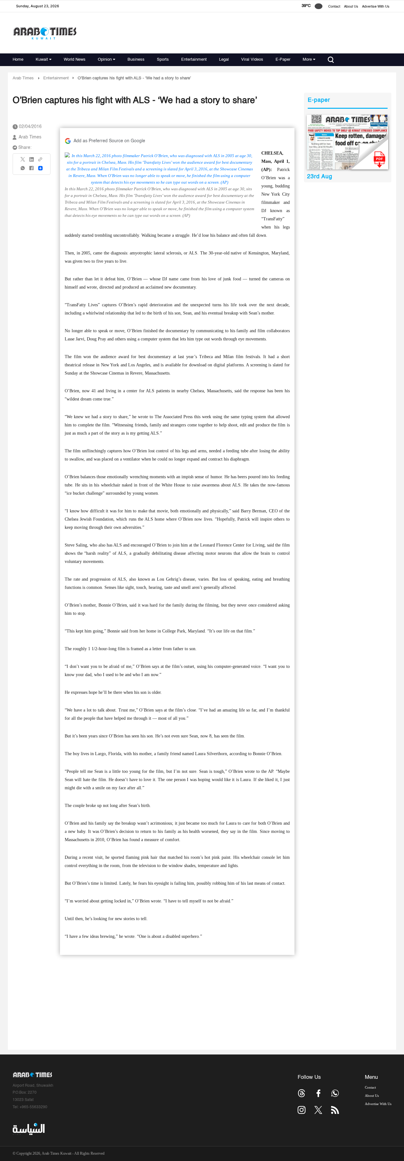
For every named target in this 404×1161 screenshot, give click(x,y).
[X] (23, 161)
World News (75, 60)
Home (18, 60)
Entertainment (194, 60)
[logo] (45, 33)
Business (136, 60)
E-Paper (283, 60)
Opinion (105, 60)
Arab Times (23, 78)
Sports (163, 60)
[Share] (40, 168)
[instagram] (302, 1110)
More (307, 60)
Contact (334, 7)
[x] (318, 1110)
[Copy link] (40, 161)
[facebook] (31, 170)
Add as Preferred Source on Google (109, 141)
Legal (224, 60)
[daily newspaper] (348, 142)
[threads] (302, 1093)
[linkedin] (31, 161)
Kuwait (42, 60)
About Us (351, 7)
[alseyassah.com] (28, 1129)
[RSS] (335, 1110)
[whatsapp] (23, 170)
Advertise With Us (375, 7)
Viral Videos (252, 60)
